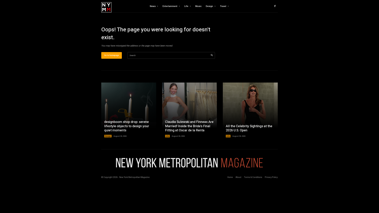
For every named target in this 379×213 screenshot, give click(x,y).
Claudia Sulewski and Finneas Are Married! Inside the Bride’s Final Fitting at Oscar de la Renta (189, 126)
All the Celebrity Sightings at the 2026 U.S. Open (249, 128)
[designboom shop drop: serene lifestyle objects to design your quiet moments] (128, 110)
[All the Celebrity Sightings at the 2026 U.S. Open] (250, 110)
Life (167, 136)
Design (108, 136)
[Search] (212, 55)
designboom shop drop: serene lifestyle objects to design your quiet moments (126, 126)
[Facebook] (275, 6)
